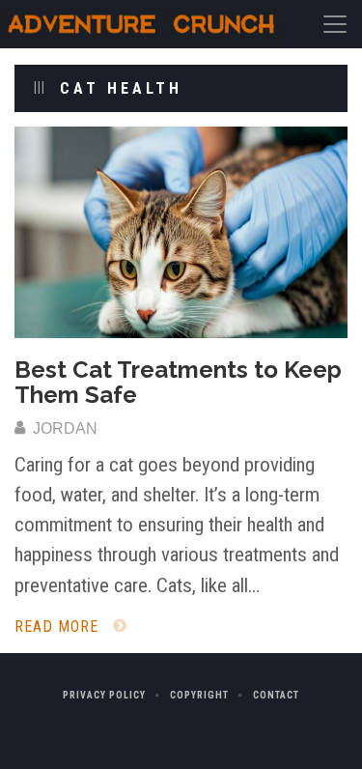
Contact (276, 695)
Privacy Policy (104, 695)
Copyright (199, 695)
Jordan (63, 428)
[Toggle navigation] (335, 24)
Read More (58, 626)
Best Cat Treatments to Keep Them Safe (178, 382)
